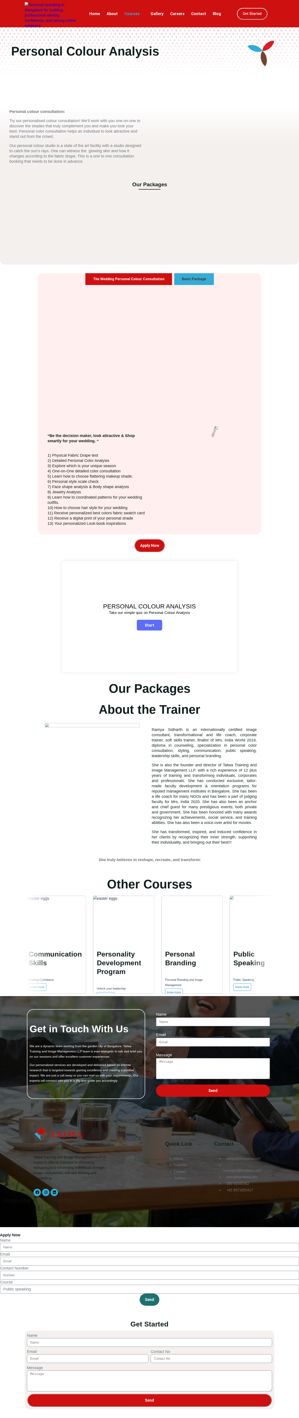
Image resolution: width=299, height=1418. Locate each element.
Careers (177, 13)
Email (161, 1035)
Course (6, 1282)
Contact (198, 13)
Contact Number (14, 1268)
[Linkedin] (54, 1192)
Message (164, 1055)
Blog (217, 13)
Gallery (157, 13)
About (112, 13)
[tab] (128, 279)
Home (94, 13)
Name (161, 1014)
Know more (146, 992)
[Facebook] (37, 1192)
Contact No (160, 1351)
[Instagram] (45, 1192)
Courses (132, 13)
